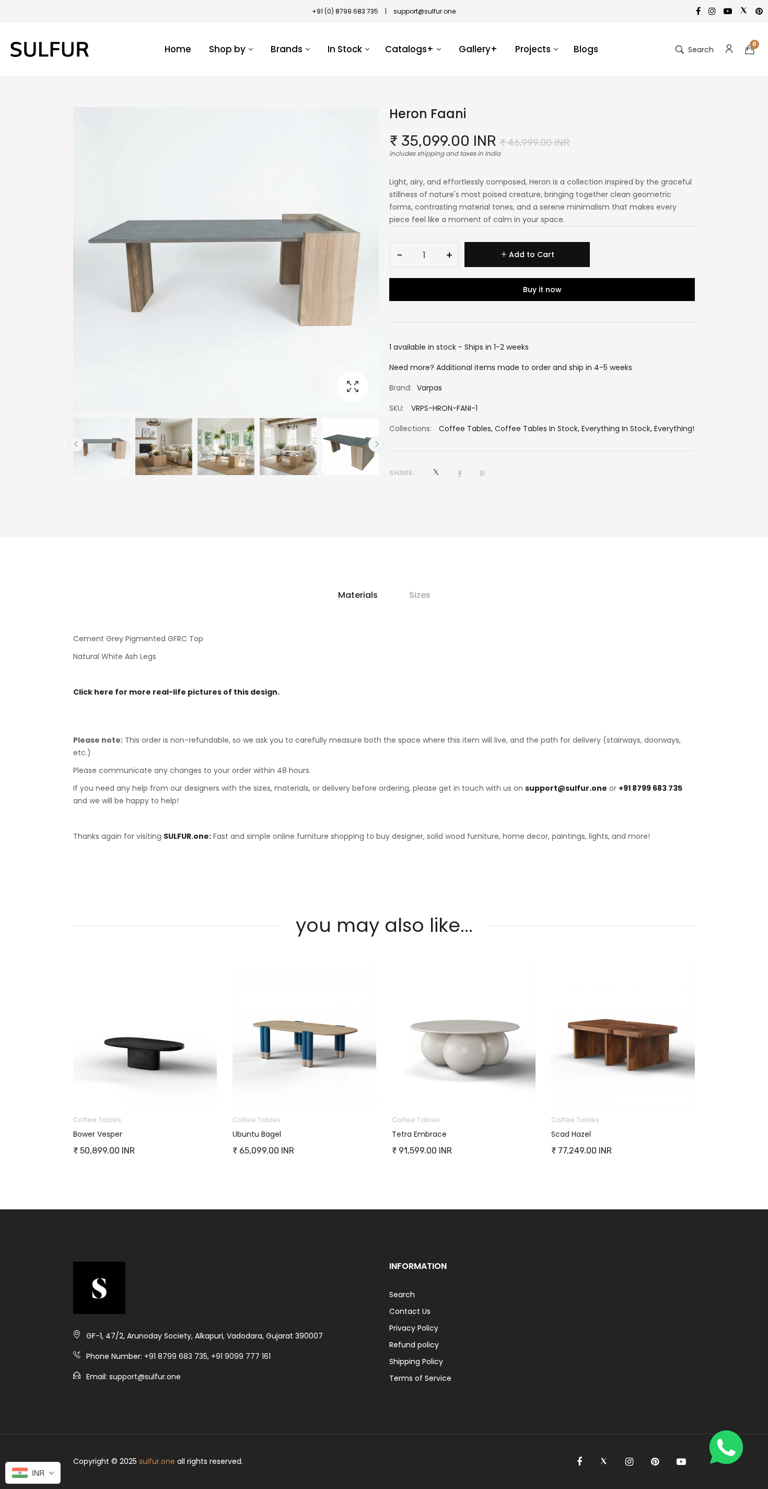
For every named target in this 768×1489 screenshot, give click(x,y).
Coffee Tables (465, 428)
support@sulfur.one (566, 788)
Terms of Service (420, 1378)
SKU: (396, 408)
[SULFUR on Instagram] (629, 1462)
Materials (358, 595)
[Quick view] (214, 1088)
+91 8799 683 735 (650, 788)
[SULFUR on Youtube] (681, 1462)
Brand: (400, 388)
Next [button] (376, 444)
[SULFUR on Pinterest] (655, 1462)
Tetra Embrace (259, 1134)
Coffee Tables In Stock (536, 428)
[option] (102, 446)
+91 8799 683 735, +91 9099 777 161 (207, 1356)
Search (402, 1294)
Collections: (410, 428)
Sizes (419, 595)
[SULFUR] (49, 49)
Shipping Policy (416, 1361)
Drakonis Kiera (576, 1134)
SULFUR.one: (187, 836)
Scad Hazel (412, 1134)
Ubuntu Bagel (97, 1134)
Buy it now (542, 289)
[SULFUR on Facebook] (579, 1462)
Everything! (674, 428)
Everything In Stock (615, 428)
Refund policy (414, 1345)
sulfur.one (157, 1461)
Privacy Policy (413, 1328)
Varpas (429, 388)
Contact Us (409, 1311)
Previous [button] (76, 444)
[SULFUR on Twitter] (604, 1462)
